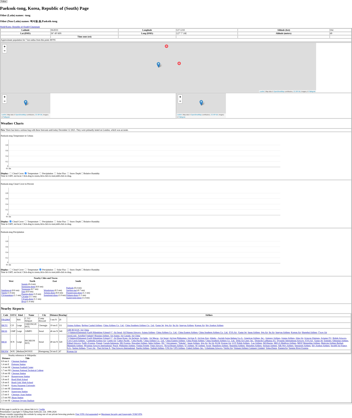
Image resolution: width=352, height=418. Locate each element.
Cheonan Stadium (19, 361)
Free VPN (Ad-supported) (86, 414)
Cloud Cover (18, 173)
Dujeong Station (18, 364)
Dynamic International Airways (290, 340)
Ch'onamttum (7, 295)
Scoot (208, 345)
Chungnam (35, 27)
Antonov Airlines (272, 338)
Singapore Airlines (303, 345)
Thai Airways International (123, 348)
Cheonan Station (18, 373)
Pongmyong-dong (74, 293)
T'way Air (322, 332)
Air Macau (154, 338)
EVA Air (233, 332)
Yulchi (4, 293)
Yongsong (25, 289)
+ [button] (5, 46)
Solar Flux (61, 173)
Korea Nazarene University (23, 385)
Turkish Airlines (157, 348)
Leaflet (262, 91)
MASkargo (268, 343)
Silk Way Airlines (285, 345)
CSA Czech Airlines (76, 340)
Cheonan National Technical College (27, 370)
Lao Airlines (256, 343)
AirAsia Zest (203, 338)
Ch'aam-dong (27, 299)
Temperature (33, 173)
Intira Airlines (154, 343)
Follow (3, 1)
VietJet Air (228, 348)
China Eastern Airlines (188, 332)
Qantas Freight (142, 345)
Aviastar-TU (326, 338)
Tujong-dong (49, 293)
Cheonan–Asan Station (21, 394)
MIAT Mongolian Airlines (308, 343)
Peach (115, 345)
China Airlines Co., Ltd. (113, 325)
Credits (42, 409)
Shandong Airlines (220, 345)
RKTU (5, 325)
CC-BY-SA (296, 91)
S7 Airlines (189, 345)
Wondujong (49, 290)
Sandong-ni (6, 290)
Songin (24, 284)
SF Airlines (200, 345)
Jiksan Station (17, 397)
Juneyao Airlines (186, 325)
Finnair (99, 343)
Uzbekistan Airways (213, 348)
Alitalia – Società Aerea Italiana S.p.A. (226, 338)
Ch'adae (24, 296)
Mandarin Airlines (75, 345)
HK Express (125, 343)
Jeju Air (168, 325)
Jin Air (175, 325)
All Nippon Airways (132, 332)
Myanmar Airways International (98, 345)
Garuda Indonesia (111, 343)
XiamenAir (283, 348)
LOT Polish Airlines (241, 343)
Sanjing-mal (71, 290)
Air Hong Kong (120, 338)
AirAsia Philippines (177, 338)
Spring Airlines (78, 348)
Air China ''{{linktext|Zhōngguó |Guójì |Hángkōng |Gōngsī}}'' (90, 331)
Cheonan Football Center (22, 367)
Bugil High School (19, 379)
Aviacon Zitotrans (312, 338)
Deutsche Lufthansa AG (265, 340)
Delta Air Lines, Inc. (245, 340)
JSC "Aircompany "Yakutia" (173, 343)
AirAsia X (191, 338)
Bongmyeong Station (20, 376)
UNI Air (168, 348)
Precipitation (47, 173)
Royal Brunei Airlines (173, 345)
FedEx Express (88, 343)
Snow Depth (75, 173)
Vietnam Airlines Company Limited (249, 348)
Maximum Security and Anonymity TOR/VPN (121, 414)
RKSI (4, 342)
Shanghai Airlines (309, 332)
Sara (23, 291)
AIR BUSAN (73, 330)
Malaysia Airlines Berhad (332, 343)
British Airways (339, 338)
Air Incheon (133, 338)
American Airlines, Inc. (254, 338)
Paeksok (70, 288)
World (2, 27)
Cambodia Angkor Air (96, 340)
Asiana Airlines (74, 325)
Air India (144, 338)
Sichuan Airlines (270, 345)
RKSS (4, 331)
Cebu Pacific (136, 340)
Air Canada (125, 336)
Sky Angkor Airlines (214, 325)
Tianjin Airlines (142, 348)
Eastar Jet (160, 325)
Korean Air (199, 325)
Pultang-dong (72, 295)
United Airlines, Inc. (195, 348)
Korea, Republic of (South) (18, 27)
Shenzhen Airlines (254, 345)
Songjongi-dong (51, 295)
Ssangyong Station (19, 391)
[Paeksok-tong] (158, 65)
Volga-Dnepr (271, 348)
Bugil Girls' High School (22, 382)
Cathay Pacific (123, 340)
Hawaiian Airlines (139, 343)
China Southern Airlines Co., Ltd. (139, 325)
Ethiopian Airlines (340, 340)
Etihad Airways (74, 343)
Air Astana (114, 336)
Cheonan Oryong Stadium (22, 400)
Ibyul (23, 301)
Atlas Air (299, 338)
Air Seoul (118, 332)
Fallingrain (312, 91)
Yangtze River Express (298, 348)
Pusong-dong (27, 294)
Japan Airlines (254, 332)
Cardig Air (111, 340)
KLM (217, 343)
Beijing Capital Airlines (92, 325)
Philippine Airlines (127, 345)
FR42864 (6, 319)
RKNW (5, 351)
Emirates (327, 340)
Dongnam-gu (17, 388)
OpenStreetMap (279, 91)
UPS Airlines (179, 348)
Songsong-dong (28, 286)
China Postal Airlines (195, 340)
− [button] (5, 51)
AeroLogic (72, 336)
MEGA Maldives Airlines (285, 343)
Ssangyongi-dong (74, 298)
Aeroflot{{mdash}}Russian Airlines (93, 336)
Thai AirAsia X (103, 348)
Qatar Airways (156, 345)
